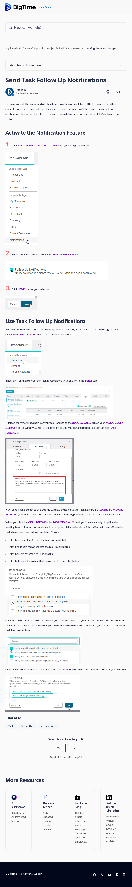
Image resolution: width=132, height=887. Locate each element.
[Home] (21, 7)
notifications (48, 726)
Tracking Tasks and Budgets (101, 48)
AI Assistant (18, 805)
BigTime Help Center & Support (24, 48)
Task (11, 726)
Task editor (27, 726)
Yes (59, 748)
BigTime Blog (81, 805)
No (73, 748)
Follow (119, 92)
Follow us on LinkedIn (112, 807)
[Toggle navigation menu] (124, 7)
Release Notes (48, 805)
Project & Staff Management (64, 48)
